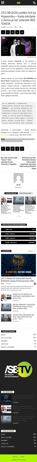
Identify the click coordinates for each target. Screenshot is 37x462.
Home (2, 7)
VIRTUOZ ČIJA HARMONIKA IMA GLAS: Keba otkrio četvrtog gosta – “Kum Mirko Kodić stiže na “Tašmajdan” (30, 209)
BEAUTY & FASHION (7, 347)
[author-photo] (18, 178)
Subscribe (32, 242)
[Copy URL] (3, 32)
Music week (23, 139)
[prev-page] (17, 216)
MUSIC (7, 7)
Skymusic (19, 141)
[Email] (22, 32)
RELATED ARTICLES (11, 193)
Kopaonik (16, 139)
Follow (32, 234)
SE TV (4, 27)
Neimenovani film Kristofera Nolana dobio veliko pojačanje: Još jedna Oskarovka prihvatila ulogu (28, 163)
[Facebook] (8, 32)
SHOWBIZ (4, 341)
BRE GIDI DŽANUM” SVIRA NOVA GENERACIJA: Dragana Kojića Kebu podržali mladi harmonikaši (18, 208)
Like (33, 229)
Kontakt (22, 456)
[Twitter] (17, 32)
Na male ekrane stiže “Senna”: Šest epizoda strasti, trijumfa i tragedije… (9, 161)
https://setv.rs (18, 187)
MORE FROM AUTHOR (25, 193)
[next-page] (20, 216)
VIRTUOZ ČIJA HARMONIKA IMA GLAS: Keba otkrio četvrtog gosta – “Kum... (23, 317)
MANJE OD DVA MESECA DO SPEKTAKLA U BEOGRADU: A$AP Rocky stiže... (24, 296)
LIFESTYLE (4, 344)
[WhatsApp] (12, 32)
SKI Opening (12, 141)
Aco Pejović (9, 139)
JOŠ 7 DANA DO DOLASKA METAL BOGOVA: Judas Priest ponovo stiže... (18, 279)
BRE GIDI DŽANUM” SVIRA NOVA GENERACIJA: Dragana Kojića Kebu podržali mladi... (24, 306)
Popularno (31, 139)
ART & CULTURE (6, 338)
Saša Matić (4, 141)
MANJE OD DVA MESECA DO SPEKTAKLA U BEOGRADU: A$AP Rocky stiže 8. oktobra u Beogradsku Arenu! (6, 209)
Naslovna (15, 456)
